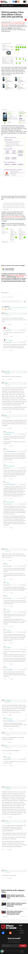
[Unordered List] (11, 301)
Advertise (21, 930)
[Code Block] (14, 301)
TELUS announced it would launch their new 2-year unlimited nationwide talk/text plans (13, 23)
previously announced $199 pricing (13, 216)
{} (17, 301)
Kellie (10, 566)
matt (9, 759)
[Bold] (2, 301)
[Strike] (7, 301)
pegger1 (10, 669)
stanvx (10, 504)
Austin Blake (5, 900)
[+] (19, 301)
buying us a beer (13, 275)
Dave (10, 330)
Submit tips (10, 5)
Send (23, 945)
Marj (9, 434)
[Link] (16, 301)
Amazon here (20, 276)
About (20, 928)
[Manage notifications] (3, 951)
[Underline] (6, 301)
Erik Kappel (11, 720)
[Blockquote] (12, 301)
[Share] (26, 20)
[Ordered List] (9, 301)
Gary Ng (4, 19)
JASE (10, 632)
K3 (9, 468)
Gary (8, 328)
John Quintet (5, 908)
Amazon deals (5, 5)
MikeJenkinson (12, 451)
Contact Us (21, 932)
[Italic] (4, 301)
